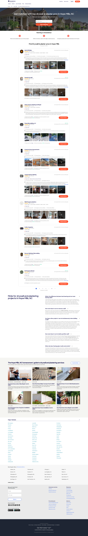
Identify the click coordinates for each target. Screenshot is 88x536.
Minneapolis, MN (31, 474)
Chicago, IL (47, 469)
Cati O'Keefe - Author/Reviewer (38, 405)
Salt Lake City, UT (48, 476)
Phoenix (9, 425)
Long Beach (10, 430)
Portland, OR (30, 476)
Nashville (58, 434)
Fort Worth (59, 441)
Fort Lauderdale (11, 448)
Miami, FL (64, 471)
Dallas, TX (64, 469)
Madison (58, 456)
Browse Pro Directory (52, 490)
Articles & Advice (28, 3)
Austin (58, 436)
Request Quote (63, 71)
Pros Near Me (68, 495)
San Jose (10, 441)
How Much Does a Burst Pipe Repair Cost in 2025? (18, 384)
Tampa (9, 456)
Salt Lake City (59, 447)
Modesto (10, 434)
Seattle (58, 454)
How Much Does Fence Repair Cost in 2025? (67, 407)
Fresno (9, 428)
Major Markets (12, 420)
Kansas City (34, 437)
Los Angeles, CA (48, 471)
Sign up (14, 499)
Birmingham (10, 423)
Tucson (9, 426)
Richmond (59, 450)
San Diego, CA (13, 479)
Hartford (9, 445)
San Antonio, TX (65, 476)
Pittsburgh (59, 428)
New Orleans (35, 425)
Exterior (13, 3)
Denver (9, 443)
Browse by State (20, 467)
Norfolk (58, 448)
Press (67, 507)
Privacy (38, 528)
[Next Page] (55, 288)
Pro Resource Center (52, 505)
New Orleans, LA (48, 474)
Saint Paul (34, 436)
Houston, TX (30, 471)
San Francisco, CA (31, 479)
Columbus (34, 459)
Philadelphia (59, 426)
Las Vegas (34, 441)
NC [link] (11, 6)
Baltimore (34, 426)
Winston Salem (35, 454)
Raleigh (33, 452)
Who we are (68, 504)
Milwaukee (59, 458)
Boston (33, 428)
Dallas (58, 437)
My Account (68, 488)
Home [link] (9, 6)
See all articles (75, 362)
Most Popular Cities (12, 467)
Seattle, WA (47, 479)
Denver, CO (12, 471)
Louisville (34, 423)
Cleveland (34, 458)
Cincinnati (34, 456)
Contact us (68, 510)
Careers (67, 505)
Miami (9, 452)
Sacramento (10, 436)
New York (34, 445)
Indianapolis (10, 461)
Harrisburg (59, 425)
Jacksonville (10, 450)
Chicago (9, 459)
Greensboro (34, 450)
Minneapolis (34, 434)
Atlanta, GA (12, 469)
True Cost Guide (69, 490)
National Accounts (52, 509)
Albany (33, 443)
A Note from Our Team (70, 496)
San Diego (10, 437)
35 (51, 288)
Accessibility (49, 528)
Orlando (9, 454)
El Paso (58, 439)
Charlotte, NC (30, 469)
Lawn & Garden (18, 3)
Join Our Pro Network (52, 504)
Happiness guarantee (70, 512)
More (23, 3)
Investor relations (69, 509)
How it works (68, 502)
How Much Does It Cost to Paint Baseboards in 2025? (68, 384)
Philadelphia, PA (13, 476)
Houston (58, 443)
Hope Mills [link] (15, 6)
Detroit (33, 430)
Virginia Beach (60, 452)
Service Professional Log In (53, 502)
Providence (59, 430)
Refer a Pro (68, 493)
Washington (10, 447)
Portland (58, 423)
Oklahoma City (35, 461)
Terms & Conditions (50, 529)
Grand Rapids (35, 432)
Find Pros (50, 488)
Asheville (34, 447)
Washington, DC (65, 479)
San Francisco (11, 439)
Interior (9, 3)
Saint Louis (34, 439)
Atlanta (9, 458)
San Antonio (59, 445)
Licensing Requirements (70, 498)
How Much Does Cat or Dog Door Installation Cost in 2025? (19, 408)
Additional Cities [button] (11, 482)
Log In (72, 1)
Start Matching (44, 24)
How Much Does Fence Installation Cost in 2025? (42, 408)
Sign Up (77, 1)
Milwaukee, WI (13, 474)
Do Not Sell (45, 528)
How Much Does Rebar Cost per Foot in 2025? (43, 383)
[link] (44, 51)
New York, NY (64, 474)
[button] (28, 65)
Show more (66, 59)
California (41, 528)
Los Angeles (10, 432)
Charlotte (34, 448)
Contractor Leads (52, 507)
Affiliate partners (69, 514)
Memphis (58, 432)
